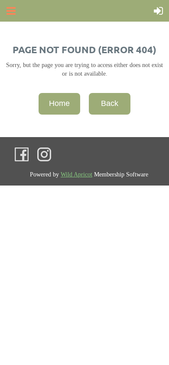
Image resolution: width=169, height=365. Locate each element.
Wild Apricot (76, 174)
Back (109, 103)
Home (59, 103)
